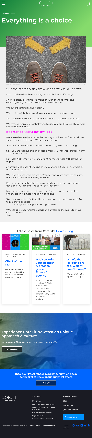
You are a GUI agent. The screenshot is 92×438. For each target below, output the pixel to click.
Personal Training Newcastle (43, 404)
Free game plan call (73, 417)
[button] (3, 4)
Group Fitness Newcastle (41, 412)
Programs (36, 401)
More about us (11, 349)
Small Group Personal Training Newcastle (43, 408)
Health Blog (64, 231)
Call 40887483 (71, 410)
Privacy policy (35, 425)
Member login (48, 425)
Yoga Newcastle (38, 416)
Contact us (68, 405)
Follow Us (46, 383)
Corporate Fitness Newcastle (43, 419)
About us (36, 396)
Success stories (70, 396)
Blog (65, 401)
